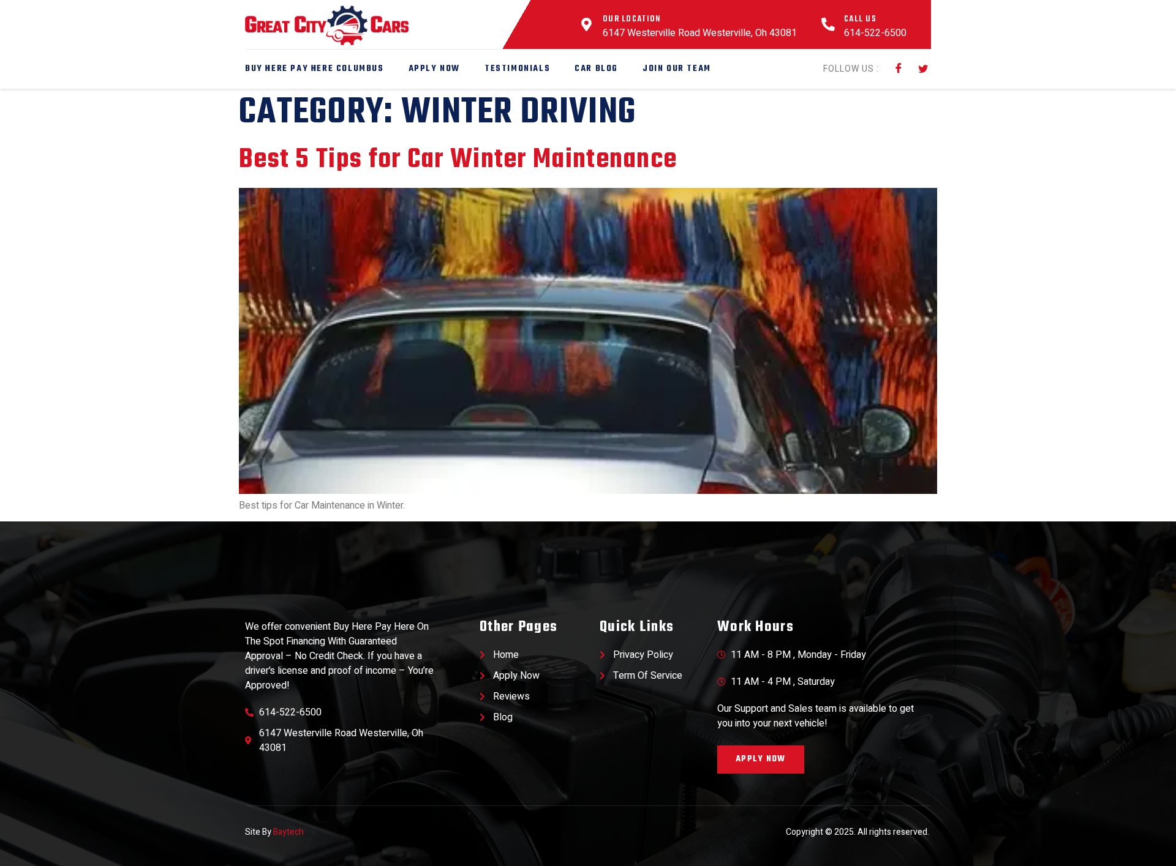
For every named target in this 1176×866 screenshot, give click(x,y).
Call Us (860, 19)
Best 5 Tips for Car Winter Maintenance (458, 160)
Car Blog (596, 69)
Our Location (632, 19)
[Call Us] (828, 24)
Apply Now (434, 69)
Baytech (288, 832)
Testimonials (517, 69)
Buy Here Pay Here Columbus (314, 69)
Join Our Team (677, 69)
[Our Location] (587, 24)
